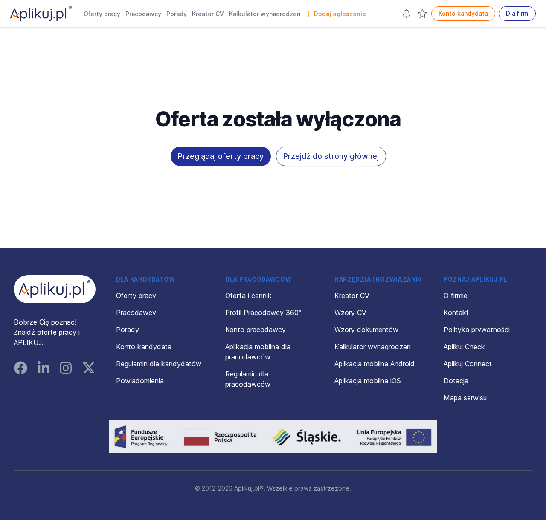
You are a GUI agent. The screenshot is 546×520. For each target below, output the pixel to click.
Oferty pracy (102, 13)
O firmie (456, 295)
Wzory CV (350, 312)
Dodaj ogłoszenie (340, 13)
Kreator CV (208, 13)
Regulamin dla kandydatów (158, 363)
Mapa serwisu (465, 398)
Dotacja (456, 380)
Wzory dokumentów (366, 329)
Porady (176, 13)
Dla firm (517, 13)
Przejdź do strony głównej (331, 156)
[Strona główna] (41, 13)
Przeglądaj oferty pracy (221, 156)
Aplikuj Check (464, 346)
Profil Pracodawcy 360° (263, 312)
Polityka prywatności (477, 329)
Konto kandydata (463, 13)
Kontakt (456, 312)
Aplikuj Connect (468, 363)
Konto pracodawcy (255, 329)
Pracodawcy (143, 13)
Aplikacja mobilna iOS (367, 380)
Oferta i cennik (248, 295)
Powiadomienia (140, 380)
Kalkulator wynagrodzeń (264, 13)
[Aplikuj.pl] (54, 289)
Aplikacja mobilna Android (374, 363)
